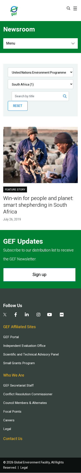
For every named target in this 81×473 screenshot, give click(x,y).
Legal (7, 429)
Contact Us (12, 439)
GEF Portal (11, 337)
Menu (10, 43)
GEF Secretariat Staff (18, 385)
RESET (17, 106)
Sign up (39, 274)
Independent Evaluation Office (24, 345)
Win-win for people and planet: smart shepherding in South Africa (38, 205)
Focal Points (12, 411)
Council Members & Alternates (25, 402)
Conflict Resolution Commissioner (27, 394)
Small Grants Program (19, 363)
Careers (8, 420)
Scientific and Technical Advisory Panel (31, 354)
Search (68, 8)
